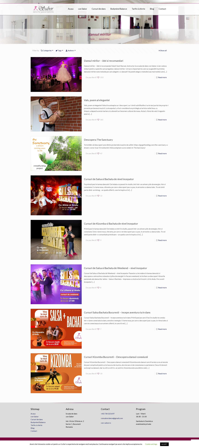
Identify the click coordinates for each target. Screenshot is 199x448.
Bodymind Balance (38, 422)
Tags (60, 50)
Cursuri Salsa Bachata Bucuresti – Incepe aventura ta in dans (117, 312)
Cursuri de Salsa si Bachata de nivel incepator (109, 179)
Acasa (33, 414)
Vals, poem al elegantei (97, 100)
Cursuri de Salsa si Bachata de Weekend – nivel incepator (115, 268)
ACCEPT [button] (164, 444)
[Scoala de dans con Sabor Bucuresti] (43, 9)
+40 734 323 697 (107, 414)
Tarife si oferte (36, 425)
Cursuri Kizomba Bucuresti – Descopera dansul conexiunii (116, 356)
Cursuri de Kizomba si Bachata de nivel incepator (111, 223)
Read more (162, 77)
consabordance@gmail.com (112, 418)
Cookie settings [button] (151, 444)
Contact (34, 431)
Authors (71, 50)
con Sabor (35, 416)
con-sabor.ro (106, 423)
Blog (32, 428)
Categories (47, 50)
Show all (163, 50)
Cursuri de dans (37, 419)
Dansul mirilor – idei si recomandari (103, 60)
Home (91, 39)
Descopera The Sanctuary (98, 139)
